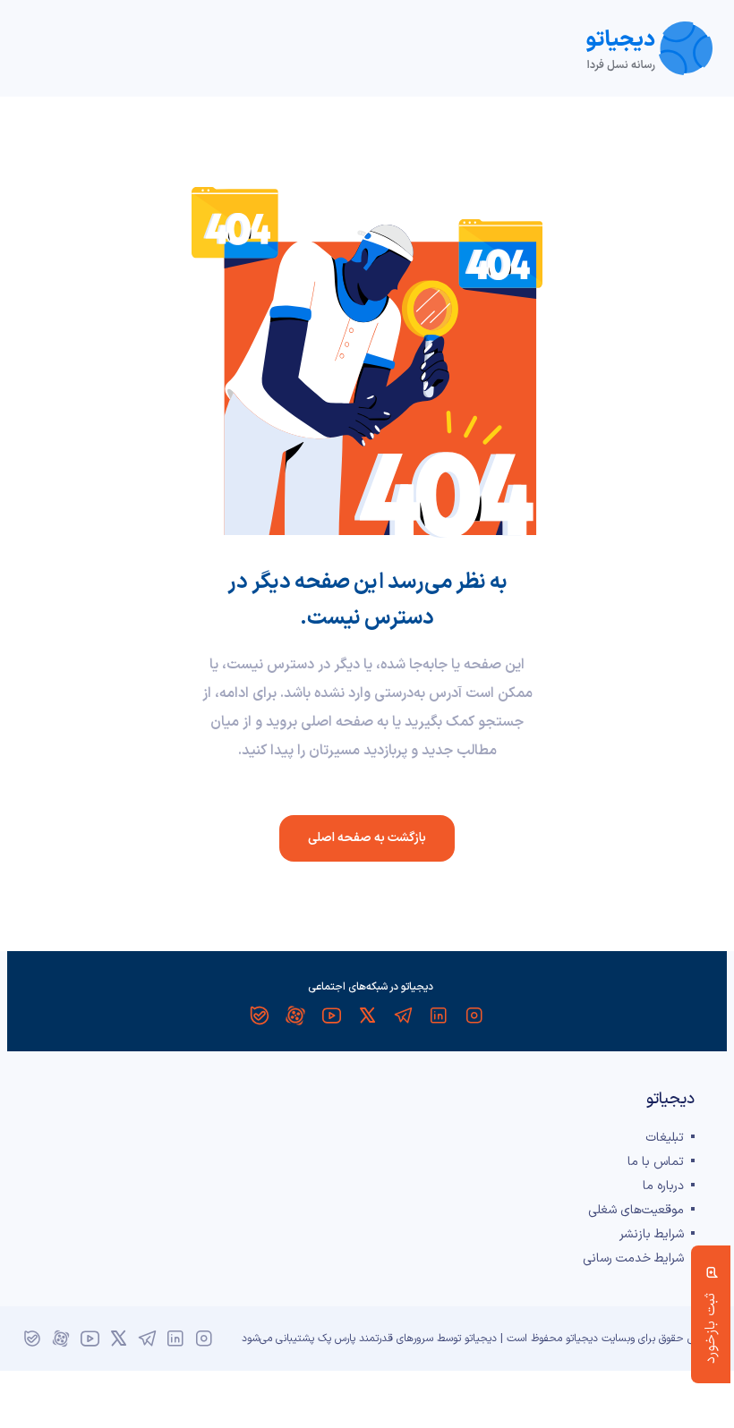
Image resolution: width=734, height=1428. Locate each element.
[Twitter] (367, 1015)
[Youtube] (331, 1015)
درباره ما (663, 1186)
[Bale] (259, 1015)
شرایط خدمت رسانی (633, 1258)
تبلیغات (664, 1137)
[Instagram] (474, 1015)
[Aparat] (295, 1015)
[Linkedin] (438, 1015)
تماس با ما (655, 1161)
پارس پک (336, 1338)
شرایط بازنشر (651, 1234)
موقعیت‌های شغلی (636, 1210)
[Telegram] (402, 1015)
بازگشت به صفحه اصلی (367, 838)
